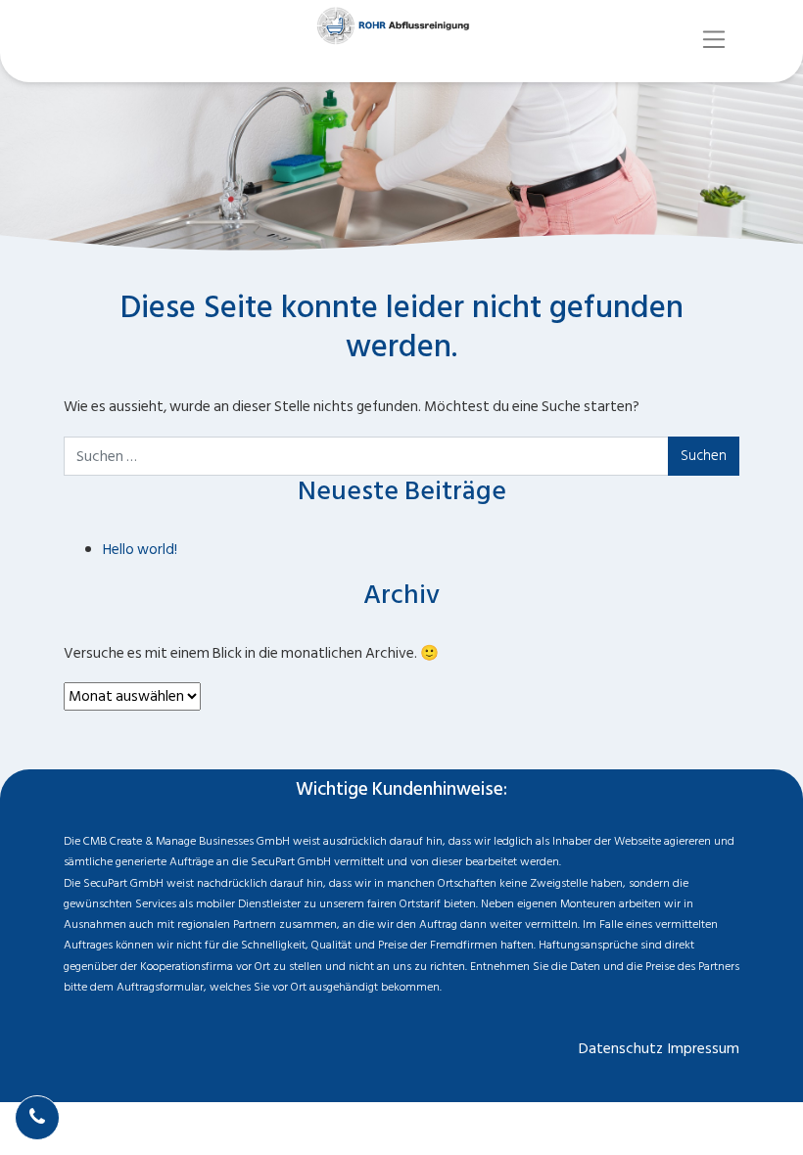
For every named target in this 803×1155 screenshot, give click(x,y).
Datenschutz (621, 1049)
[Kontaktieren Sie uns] (37, 1117)
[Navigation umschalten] (714, 40)
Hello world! (140, 549)
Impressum (703, 1049)
